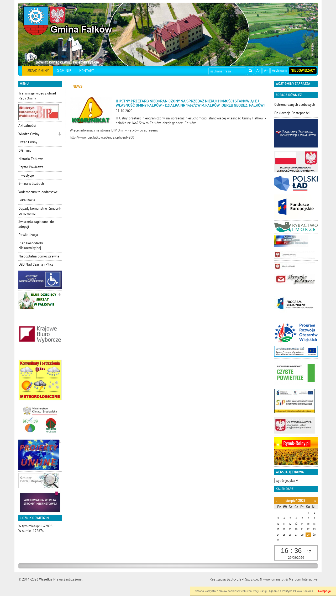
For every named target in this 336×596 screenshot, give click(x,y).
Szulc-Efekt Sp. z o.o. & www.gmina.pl (256, 579)
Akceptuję (324, 591)
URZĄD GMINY (38, 71)
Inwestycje (26, 175)
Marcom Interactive (303, 579)
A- (258, 70)
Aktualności (27, 126)
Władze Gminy (28, 134)
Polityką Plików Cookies (297, 591)
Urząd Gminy (27, 142)
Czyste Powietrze (31, 167)
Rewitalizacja (28, 235)
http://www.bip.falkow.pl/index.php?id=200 (102, 137)
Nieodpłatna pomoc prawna (38, 256)
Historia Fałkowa (31, 159)
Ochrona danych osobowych (294, 105)
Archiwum (279, 70)
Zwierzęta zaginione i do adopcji (36, 224)
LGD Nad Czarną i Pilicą (36, 264)
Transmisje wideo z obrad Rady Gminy (37, 95)
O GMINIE (64, 71)
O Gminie (25, 150)
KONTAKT (86, 71)
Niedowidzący (303, 70)
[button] (59, 134)
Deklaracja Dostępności (291, 113)
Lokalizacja (26, 200)
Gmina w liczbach (31, 184)
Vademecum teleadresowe (38, 192)
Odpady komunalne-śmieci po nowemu (38, 211)
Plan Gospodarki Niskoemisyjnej (30, 245)
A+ (266, 70)
